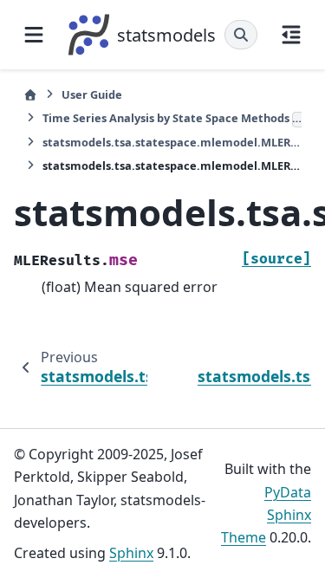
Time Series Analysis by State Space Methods (172, 118)
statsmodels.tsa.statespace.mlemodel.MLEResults (172, 142)
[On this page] (291, 34)
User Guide (92, 94)
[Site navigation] (34, 34)
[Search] (240, 34)
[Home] (30, 95)
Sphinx (131, 552)
